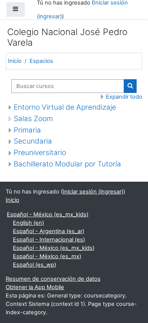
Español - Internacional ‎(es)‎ (49, 239)
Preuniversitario (40, 152)
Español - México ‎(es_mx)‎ (47, 256)
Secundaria (33, 141)
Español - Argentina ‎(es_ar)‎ (48, 231)
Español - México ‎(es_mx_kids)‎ (47, 214)
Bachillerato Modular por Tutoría (67, 164)
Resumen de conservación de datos (53, 278)
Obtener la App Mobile (35, 287)
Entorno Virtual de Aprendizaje (65, 107)
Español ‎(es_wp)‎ (34, 264)
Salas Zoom (33, 118)
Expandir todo (124, 96)
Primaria (27, 130)
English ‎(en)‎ (28, 222)
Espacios (41, 61)
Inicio (15, 61)
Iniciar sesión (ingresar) (93, 191)
